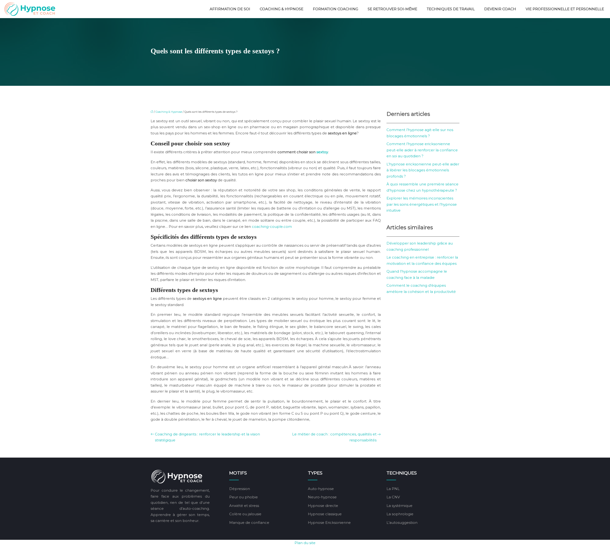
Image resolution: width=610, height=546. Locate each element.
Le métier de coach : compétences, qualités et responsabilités (334, 437)
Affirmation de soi (230, 9)
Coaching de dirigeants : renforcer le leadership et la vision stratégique (207, 437)
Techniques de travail (451, 9)
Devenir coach (500, 9)
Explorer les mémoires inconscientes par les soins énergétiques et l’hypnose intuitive (421, 204)
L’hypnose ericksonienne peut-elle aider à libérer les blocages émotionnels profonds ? (422, 170)
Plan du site (305, 543)
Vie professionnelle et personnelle (565, 9)
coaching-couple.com (272, 226)
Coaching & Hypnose (281, 9)
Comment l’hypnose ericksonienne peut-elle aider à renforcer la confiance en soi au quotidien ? (422, 150)
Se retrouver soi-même (392, 9)
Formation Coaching (335, 9)
